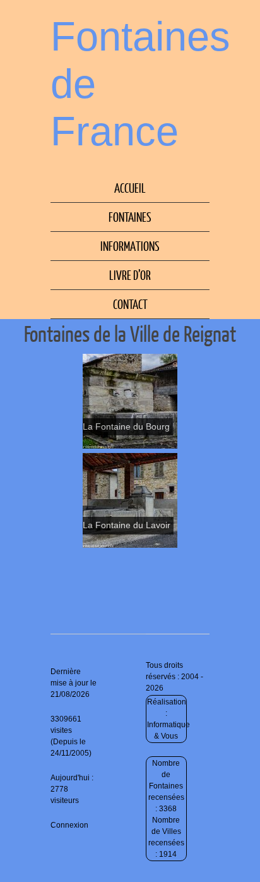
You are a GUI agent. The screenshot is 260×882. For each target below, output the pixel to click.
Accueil (130, 187)
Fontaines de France (140, 83)
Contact (130, 303)
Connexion (69, 825)
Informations (130, 245)
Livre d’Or (130, 274)
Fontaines (130, 216)
